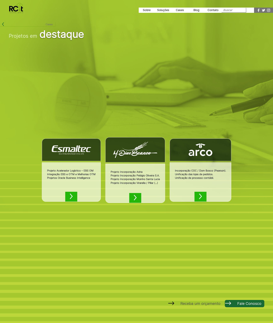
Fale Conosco (249, 303)
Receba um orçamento (200, 303)
